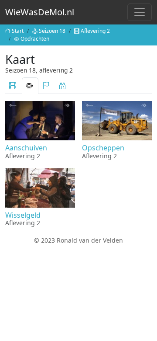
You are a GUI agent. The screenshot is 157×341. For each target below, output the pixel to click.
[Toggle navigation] (139, 12)
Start (18, 31)
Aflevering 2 (95, 31)
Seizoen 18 (52, 31)
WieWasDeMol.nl (39, 12)
